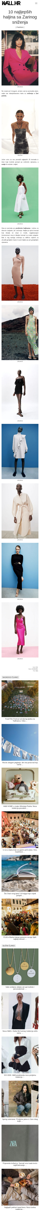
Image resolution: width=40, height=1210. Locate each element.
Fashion (20, 27)
